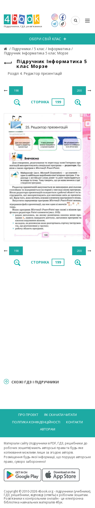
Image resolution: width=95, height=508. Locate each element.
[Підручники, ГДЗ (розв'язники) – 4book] (6, 48)
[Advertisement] (47, 321)
